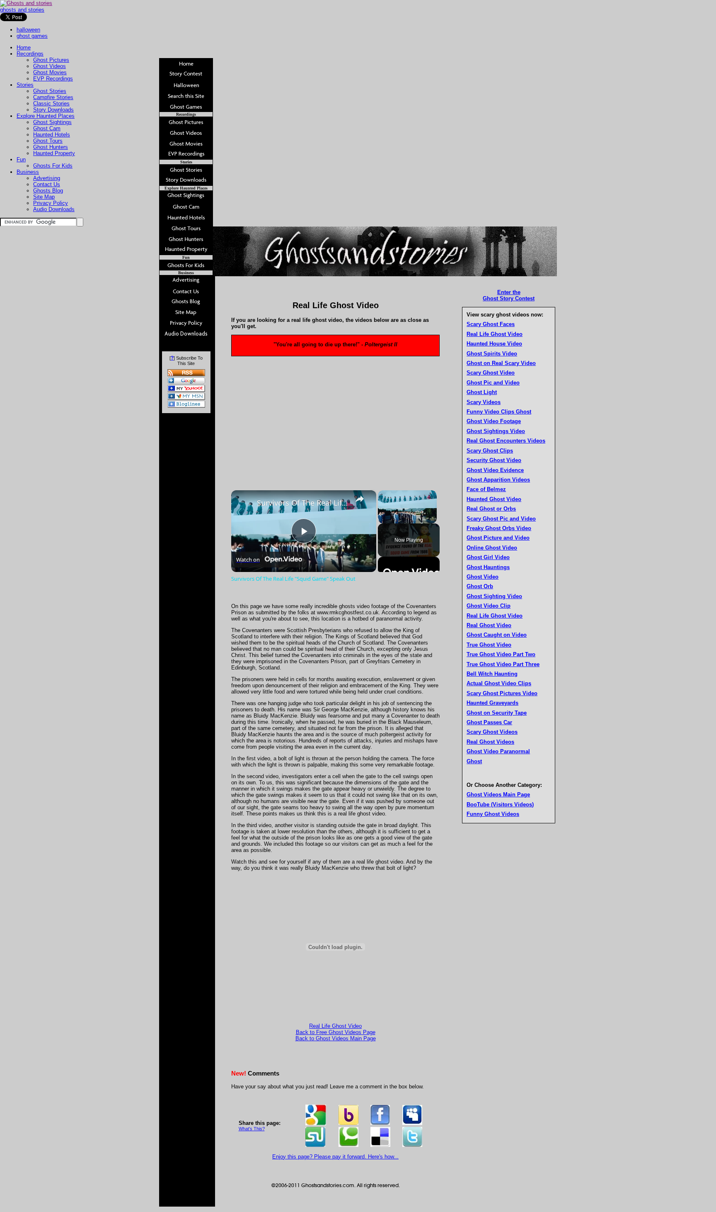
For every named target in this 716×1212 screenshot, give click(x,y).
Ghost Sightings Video (496, 431)
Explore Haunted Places (46, 116)
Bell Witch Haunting (492, 674)
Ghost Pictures (51, 60)
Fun (21, 159)
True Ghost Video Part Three (503, 664)
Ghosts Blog (48, 190)
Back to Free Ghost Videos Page (335, 1032)
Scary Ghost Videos (492, 732)
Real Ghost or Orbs (491, 509)
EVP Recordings (53, 78)
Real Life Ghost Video (335, 1026)
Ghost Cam (46, 128)
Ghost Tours (48, 141)
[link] (244, 503)
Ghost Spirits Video (492, 353)
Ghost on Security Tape (497, 713)
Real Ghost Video (489, 625)
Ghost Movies (50, 72)
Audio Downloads (54, 209)
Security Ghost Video (494, 460)
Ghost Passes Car (489, 722)
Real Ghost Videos (490, 742)
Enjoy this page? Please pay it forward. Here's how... (335, 1157)
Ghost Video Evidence (495, 470)
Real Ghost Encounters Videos (506, 441)
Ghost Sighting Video (494, 596)
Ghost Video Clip (488, 606)
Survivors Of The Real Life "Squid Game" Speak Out (302, 503)
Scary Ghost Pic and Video (501, 519)
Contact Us (46, 184)
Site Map (44, 197)
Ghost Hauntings (488, 567)
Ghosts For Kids (53, 166)
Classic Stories (51, 103)
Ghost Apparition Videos (498, 480)
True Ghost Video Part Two (501, 654)
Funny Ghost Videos (493, 814)
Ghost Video (482, 577)
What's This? (252, 1128)
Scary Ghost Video (491, 373)
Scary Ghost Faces (491, 324)
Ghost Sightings (52, 122)
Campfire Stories (53, 97)
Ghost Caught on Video (497, 635)
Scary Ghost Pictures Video (502, 693)
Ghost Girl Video (488, 557)
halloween (28, 30)
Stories (25, 85)
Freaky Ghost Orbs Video (499, 528)
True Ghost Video (489, 645)
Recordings (30, 54)
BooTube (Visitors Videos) (500, 804)
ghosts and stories (22, 10)
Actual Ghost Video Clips (499, 683)
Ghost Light (482, 392)
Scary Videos (484, 402)
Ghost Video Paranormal (498, 751)
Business (28, 172)
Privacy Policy (50, 203)
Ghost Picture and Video (498, 538)
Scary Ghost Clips (490, 451)
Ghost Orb (480, 586)
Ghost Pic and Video (493, 383)
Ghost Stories (49, 91)
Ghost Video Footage (494, 421)
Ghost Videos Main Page (498, 794)
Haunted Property (54, 153)
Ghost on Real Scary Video (501, 363)
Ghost (474, 761)
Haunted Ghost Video (494, 499)
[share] (359, 499)
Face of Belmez (486, 489)
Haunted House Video (494, 344)
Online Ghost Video (492, 548)
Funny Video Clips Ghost (499, 412)
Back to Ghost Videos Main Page (335, 1038)
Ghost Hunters (50, 147)
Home (24, 47)
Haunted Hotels (51, 134)
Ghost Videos (49, 66)
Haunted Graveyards (492, 703)
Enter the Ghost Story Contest (509, 295)
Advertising (46, 178)
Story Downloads (53, 110)
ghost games (32, 36)
